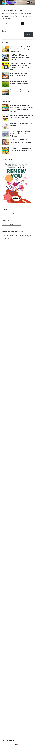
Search (4, 31)
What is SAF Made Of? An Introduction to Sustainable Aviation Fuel (19, 84)
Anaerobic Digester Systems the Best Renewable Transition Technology (20, 134)
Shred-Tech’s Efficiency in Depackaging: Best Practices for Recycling (20, 57)
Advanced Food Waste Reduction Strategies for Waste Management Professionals (21, 49)
